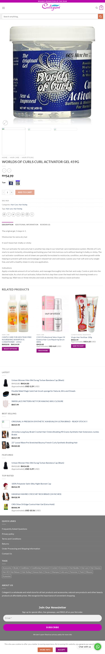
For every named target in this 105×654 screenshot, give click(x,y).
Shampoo (55, 572)
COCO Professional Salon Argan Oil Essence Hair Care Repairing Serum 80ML (50, 339)
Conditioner (25, 568)
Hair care (9, 209)
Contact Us (7, 553)
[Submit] (100, 16)
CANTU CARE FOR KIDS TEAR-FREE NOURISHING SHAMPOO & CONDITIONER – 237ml (17, 339)
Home (4, 157)
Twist (82, 572)
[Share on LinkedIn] (27, 214)
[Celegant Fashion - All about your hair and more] (52, 8)
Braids (16, 568)
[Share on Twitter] (13, 214)
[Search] (97, 7)
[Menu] (3, 8)
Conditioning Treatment (40, 568)
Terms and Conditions (11, 538)
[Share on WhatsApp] (4, 214)
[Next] (98, 75)
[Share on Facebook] (9, 214)
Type (4, 183)
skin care (64, 572)
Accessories (7, 568)
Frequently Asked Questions (14, 529)
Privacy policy (8, 534)
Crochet (54, 568)
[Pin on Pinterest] (23, 214)
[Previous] (7, 75)
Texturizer (74, 572)
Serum (47, 572)
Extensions (63, 568)
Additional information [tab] (26, 225)
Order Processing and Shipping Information (21, 548)
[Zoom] (5, 122)
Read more (43, 350)
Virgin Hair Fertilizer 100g (81, 337)
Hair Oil (5, 572)
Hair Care (14, 157)
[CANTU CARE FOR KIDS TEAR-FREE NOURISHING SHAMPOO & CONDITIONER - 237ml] (18, 313)
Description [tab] (7, 225)
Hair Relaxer (15, 572)
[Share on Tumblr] (32, 214)
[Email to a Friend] (18, 214)
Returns (5, 543)
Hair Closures (96, 568)
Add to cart (25, 192)
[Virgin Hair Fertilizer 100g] (87, 313)
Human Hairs (38, 572)
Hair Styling (28, 157)
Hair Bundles (74, 568)
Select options (10, 349)
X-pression (6, 576)
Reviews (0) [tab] (45, 225)
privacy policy (57, 635)
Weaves (89, 572)
